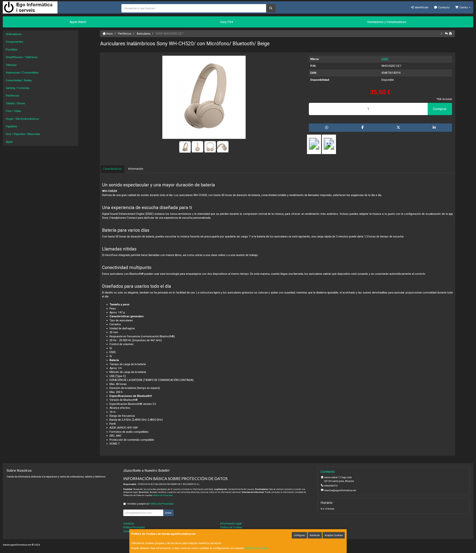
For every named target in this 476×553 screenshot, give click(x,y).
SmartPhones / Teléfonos (22, 57)
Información (135, 168)
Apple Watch (78, 22)
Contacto (443, 7)
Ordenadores (14, 34)
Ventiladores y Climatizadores (386, 22)
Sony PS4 (226, 22)
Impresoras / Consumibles (22, 72)
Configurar (299, 535)
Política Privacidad (134, 527)
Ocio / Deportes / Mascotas (23, 134)
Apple (9, 141)
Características (112, 168)
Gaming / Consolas (17, 88)
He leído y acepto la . (150, 503)
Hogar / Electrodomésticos (22, 118)
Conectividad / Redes (19, 80)
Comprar (440, 109)
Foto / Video (13, 111)
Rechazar (315, 535)
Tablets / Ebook (15, 103)
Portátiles (11, 49)
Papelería (11, 126)
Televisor (11, 65)
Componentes (14, 41)
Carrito (464, 7)
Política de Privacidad (163, 495)
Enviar (168, 512)
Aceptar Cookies (334, 535)
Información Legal (231, 523)
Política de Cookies (256, 548)
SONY (384, 59)
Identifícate (421, 7)
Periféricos (12, 95)
